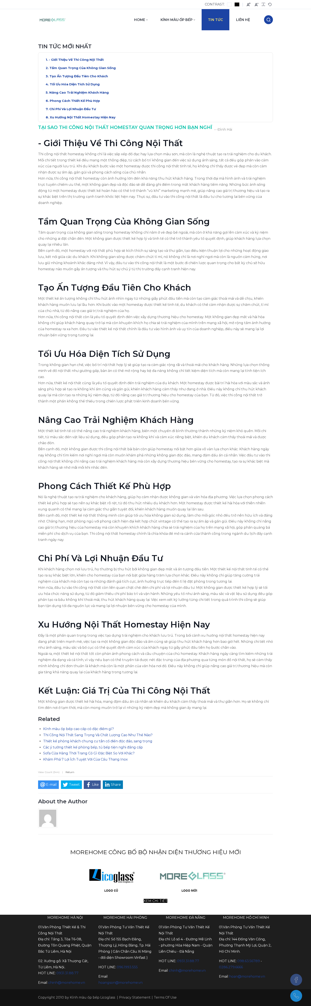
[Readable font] (263, 4)
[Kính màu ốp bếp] (52, 19)
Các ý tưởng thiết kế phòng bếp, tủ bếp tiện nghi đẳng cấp (93, 747)
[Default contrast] (229, 4)
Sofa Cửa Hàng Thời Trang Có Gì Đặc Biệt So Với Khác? (89, 753)
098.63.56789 (248, 961)
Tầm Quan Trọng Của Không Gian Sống (83, 68)
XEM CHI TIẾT (155, 901)
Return (70, 772)
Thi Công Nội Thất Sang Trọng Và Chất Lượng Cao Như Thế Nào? (98, 735)
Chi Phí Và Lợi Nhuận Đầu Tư (72, 109)
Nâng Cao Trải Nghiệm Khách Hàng (79, 92)
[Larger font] (248, 4)
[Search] (268, 19)
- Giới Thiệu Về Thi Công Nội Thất (76, 60)
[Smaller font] (256, 4)
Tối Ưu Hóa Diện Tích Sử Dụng (75, 84)
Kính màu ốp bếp (84, 997)
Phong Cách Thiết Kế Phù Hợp (75, 101)
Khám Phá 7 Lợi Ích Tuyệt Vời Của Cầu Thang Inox (85, 759)
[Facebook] (296, 980)
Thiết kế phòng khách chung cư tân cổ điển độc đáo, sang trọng (97, 741)
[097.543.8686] (296, 996)
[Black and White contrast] (237, 4)
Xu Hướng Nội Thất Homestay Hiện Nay (83, 117)
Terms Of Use (165, 997)
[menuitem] (141, 19)
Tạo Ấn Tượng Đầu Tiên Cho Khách (79, 76)
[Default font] (270, 4)
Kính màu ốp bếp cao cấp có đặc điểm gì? (78, 729)
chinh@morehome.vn (66, 983)
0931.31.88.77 (67, 973)
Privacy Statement (135, 997)
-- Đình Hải (223, 129)
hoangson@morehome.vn (120, 983)
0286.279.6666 (231, 967)
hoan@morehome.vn (247, 976)
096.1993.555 (127, 967)
